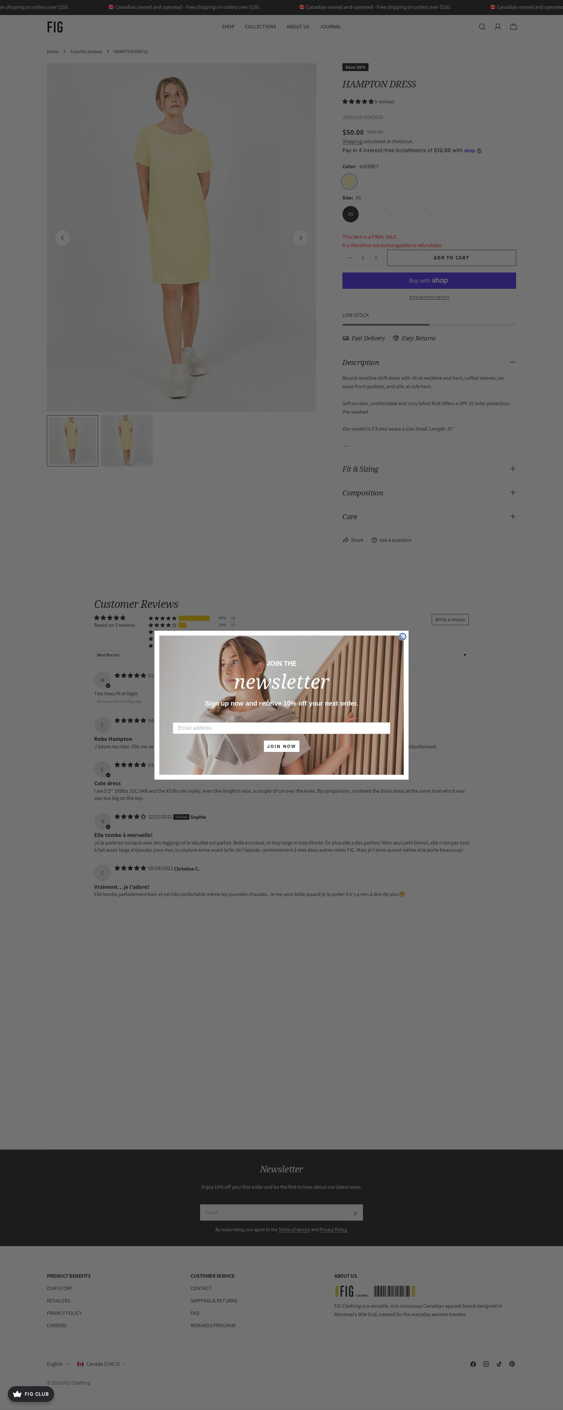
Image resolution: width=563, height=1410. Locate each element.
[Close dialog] (402, 636)
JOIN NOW (281, 746)
